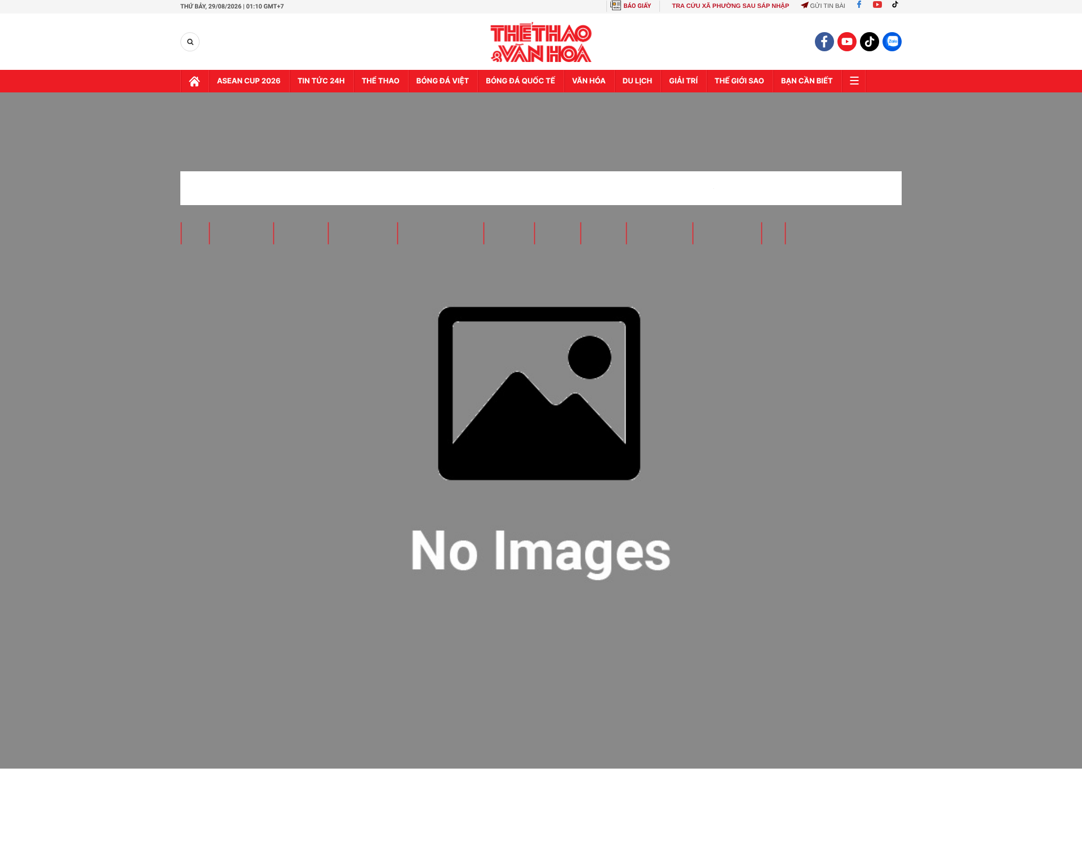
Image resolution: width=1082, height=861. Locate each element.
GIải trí (683, 81)
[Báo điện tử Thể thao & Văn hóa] (541, 42)
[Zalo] (892, 41)
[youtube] (847, 41)
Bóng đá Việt (442, 81)
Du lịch (637, 81)
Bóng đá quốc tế (520, 81)
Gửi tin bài (827, 6)
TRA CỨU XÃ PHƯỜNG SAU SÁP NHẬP (730, 6)
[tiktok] (869, 41)
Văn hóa (589, 81)
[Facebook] (859, 6)
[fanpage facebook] (824, 41)
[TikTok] (898, 6)
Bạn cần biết (807, 81)
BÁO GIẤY (637, 6)
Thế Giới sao (739, 81)
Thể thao (381, 81)
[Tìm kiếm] (190, 42)
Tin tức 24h (321, 81)
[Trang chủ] (194, 81)
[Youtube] (877, 6)
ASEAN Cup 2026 (249, 81)
